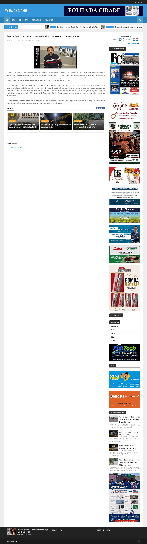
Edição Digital (24, 20)
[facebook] (136, 2)
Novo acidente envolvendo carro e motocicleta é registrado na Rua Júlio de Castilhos (129, 419)
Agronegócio (114, 326)
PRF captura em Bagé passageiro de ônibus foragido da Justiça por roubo (56, 125)
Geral (112, 337)
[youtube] (141, 2)
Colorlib (15, 541)
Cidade (112, 330)
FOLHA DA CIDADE (15, 10)
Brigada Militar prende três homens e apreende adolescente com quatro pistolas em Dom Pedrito (22, 125)
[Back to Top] (139, 541)
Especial (42, 27)
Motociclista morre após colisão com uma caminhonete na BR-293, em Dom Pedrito (85, 125)
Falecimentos (36, 20)
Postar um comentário (16, 147)
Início (13, 20)
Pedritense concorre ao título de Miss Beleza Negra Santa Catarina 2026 (66, 27)
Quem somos (49, 20)
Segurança (99, 27)
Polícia (32, 40)
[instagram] (138, 2)
